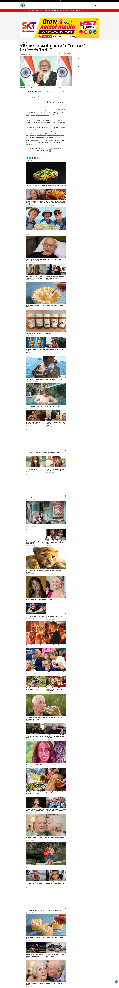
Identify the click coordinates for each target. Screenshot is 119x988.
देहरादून (37, 10)
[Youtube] (62, 1)
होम (29, 10)
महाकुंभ (58, 10)
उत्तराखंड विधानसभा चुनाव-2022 (50, 10)
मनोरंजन (77, 10)
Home (21, 42)
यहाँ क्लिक (42, 148)
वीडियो (86, 10)
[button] (98, 5)
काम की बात (70, 10)
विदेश (63, 10)
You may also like (79, 58)
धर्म (73, 10)
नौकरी (66, 10)
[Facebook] (57, 1)
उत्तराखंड (33, 10)
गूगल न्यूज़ (46, 150)
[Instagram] (60, 1)
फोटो (88, 10)
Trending (76, 66)
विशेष (82, 10)
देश (60, 10)
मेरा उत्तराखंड (42, 10)
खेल (80, 10)
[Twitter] (58, 1)
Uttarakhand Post (25, 53)
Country (25, 42)
